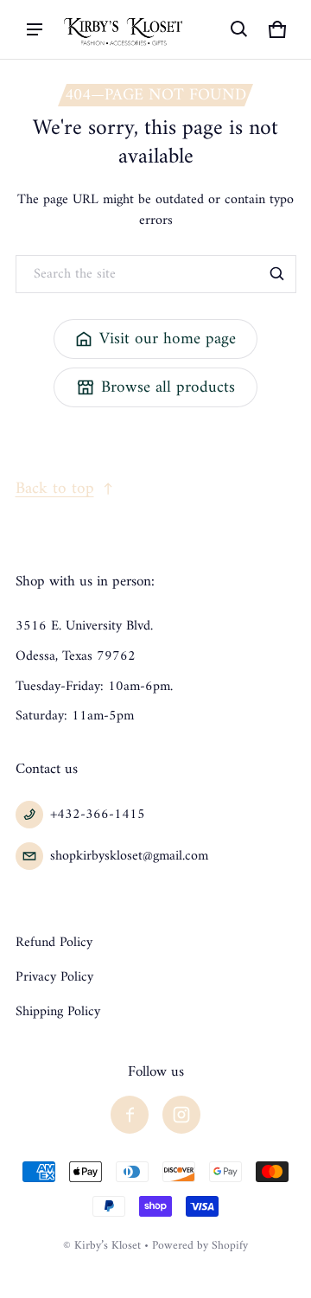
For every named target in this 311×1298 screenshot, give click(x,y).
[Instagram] (181, 1115)
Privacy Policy (54, 977)
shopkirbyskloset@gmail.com (129, 856)
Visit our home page (167, 339)
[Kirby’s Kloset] (124, 29)
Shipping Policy (58, 1012)
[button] (239, 29)
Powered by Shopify (200, 1246)
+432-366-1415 (97, 814)
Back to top (55, 488)
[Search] (277, 274)
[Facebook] (130, 1115)
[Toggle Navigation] (35, 29)
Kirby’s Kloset (107, 1246)
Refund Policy (54, 942)
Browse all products (168, 387)
